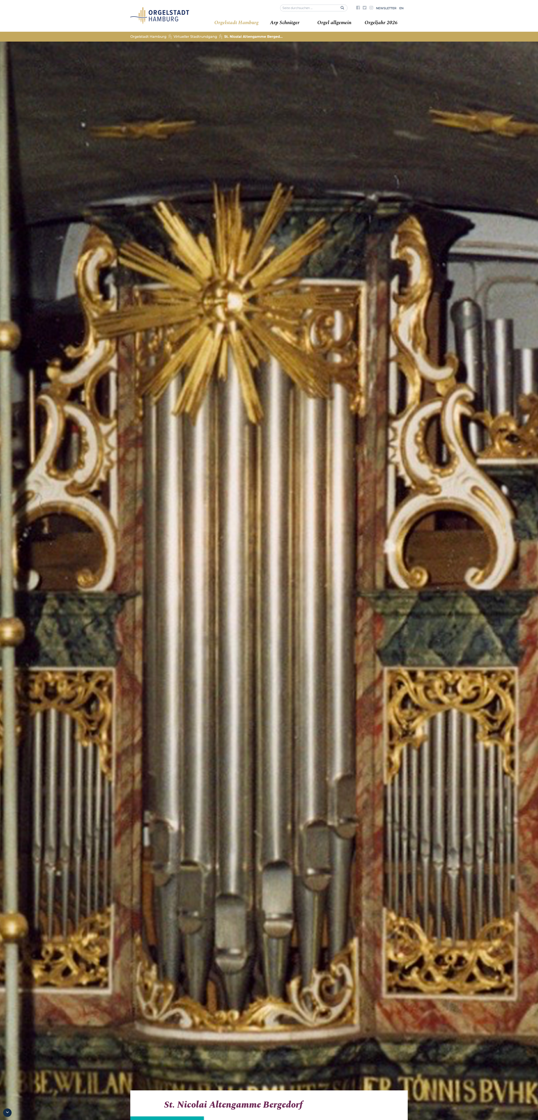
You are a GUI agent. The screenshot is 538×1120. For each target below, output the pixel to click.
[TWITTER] (365, 8)
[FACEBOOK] (358, 8)
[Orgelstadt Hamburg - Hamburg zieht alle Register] (159, 22)
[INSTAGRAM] (371, 8)
